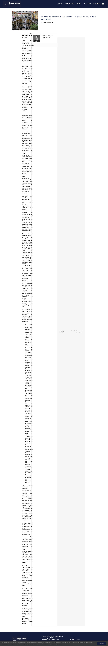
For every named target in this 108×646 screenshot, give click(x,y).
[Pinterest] (76, 333)
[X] (71, 331)
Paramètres (59, 644)
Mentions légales (75, 639)
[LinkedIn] (77, 331)
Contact (72, 638)
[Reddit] (74, 331)
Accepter (101, 643)
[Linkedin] (33, 45)
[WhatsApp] (79, 331)
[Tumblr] (82, 331)
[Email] (82, 333)
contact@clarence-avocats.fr (50, 639)
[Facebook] (69, 331)
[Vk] (79, 333)
